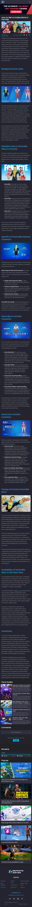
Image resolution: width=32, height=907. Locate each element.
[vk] (29, 35)
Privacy (21, 904)
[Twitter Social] (10, 899)
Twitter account (18, 591)
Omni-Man (20, 110)
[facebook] (24, 35)
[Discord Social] (18, 899)
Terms (25, 904)
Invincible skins (22, 54)
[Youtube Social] (14, 899)
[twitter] (26, 35)
